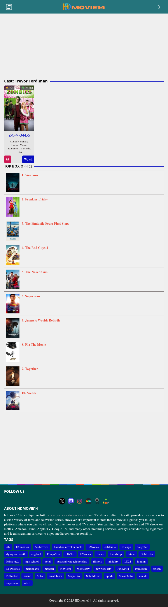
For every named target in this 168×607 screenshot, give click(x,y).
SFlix (40, 576)
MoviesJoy (83, 569)
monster (49, 569)
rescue (27, 576)
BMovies (93, 547)
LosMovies (13, 569)
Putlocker (12, 576)
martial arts (32, 569)
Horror (15, 145)
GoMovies (147, 554)
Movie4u (65, 569)
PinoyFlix (123, 569)
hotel (48, 561)
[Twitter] (62, 501)
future (131, 554)
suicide (143, 576)
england (36, 554)
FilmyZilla (53, 554)
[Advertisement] (84, 46)
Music (23, 145)
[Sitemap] (106, 501)
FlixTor (70, 554)
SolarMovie (93, 576)
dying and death (16, 554)
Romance (13, 148)
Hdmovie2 (12, 561)
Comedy (14, 141)
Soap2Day (74, 576)
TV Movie (24, 148)
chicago (126, 547)
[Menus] (9, 7)
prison (157, 569)
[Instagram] (79, 501)
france (100, 554)
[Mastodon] (71, 501)
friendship (116, 554)
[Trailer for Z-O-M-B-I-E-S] (7, 159)
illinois (97, 561)
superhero (12, 583)
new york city (104, 569)
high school (32, 561)
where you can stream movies (67, 515)
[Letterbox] (88, 501)
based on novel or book (68, 547)
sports (109, 576)
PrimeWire (141, 569)
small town (55, 576)
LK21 (127, 561)
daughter (142, 547)
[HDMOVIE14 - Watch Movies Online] (84, 6)
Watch (28, 159)
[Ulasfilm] (97, 501)
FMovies (85, 554)
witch (27, 583)
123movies (22, 547)
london (141, 561)
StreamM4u (126, 576)
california (110, 547)
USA (19, 152)
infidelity (113, 561)
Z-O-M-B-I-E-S (19, 135)
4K (8, 547)
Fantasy (24, 141)
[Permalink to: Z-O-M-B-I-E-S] (19, 107)
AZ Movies (41, 547)
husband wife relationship (72, 561)
